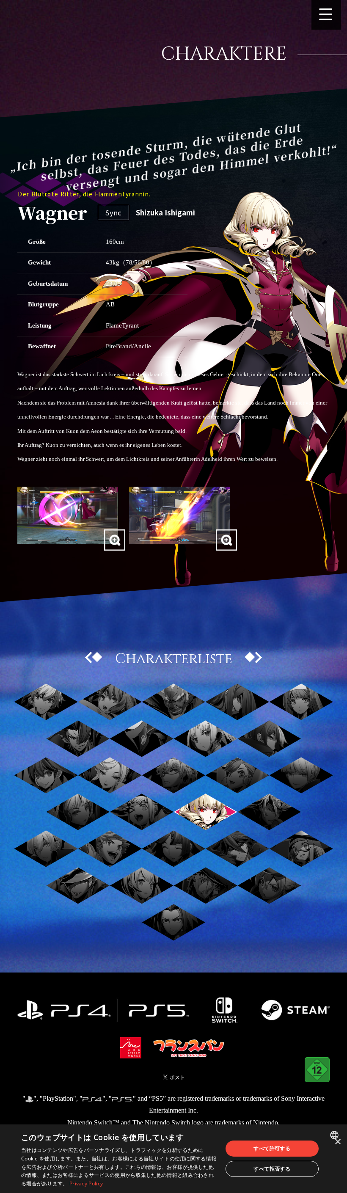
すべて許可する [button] (271, 1148)
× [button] (337, 1142)
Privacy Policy (86, 1183)
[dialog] (173, 1158)
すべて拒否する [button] (271, 1168)
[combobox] (335, 1135)
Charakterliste (173, 658)
